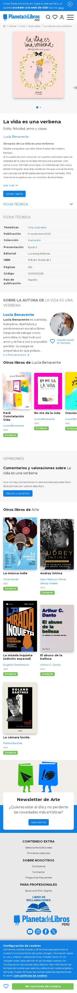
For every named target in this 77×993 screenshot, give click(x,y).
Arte (30, 227)
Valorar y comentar (18, 493)
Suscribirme (38, 822)
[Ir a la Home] (4, 26)
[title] (42, 920)
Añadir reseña (14, 193)
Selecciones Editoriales (38, 847)
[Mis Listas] (54, 17)
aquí (61, 7)
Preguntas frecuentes (38, 877)
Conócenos (38, 866)
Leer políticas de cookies (30, 975)
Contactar (38, 872)
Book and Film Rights (38, 890)
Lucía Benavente (18, 315)
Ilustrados (40, 227)
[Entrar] (61, 17)
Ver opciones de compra (43, 986)
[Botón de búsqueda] (48, 17)
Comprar (10, 435)
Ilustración (34, 240)
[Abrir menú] (70, 17)
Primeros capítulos (38, 853)
